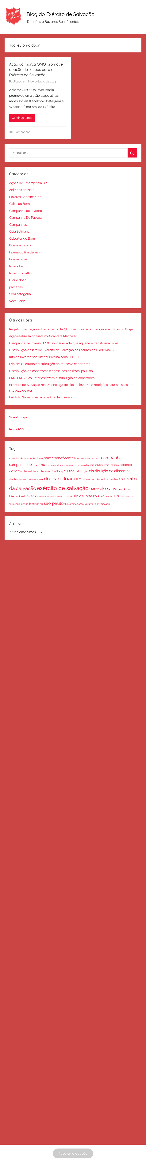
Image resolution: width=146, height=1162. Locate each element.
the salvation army (74, 504)
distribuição (81, 471)
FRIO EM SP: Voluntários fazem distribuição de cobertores (51, 378)
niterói (60, 497)
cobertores (44, 471)
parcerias (16, 287)
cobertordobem (29, 471)
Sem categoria (20, 294)
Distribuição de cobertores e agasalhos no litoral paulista (51, 371)
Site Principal (19, 417)
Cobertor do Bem (22, 238)
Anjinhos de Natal (22, 190)
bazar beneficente (59, 458)
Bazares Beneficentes (25, 197)
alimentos (14, 458)
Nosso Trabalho (20, 273)
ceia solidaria (97, 465)
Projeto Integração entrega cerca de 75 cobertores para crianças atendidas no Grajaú (72, 329)
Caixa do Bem (19, 204)
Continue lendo (22, 118)
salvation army (17, 504)
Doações (71, 478)
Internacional (19, 259)
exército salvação (107, 488)
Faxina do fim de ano (24, 252)
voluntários (91, 504)
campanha (111, 457)
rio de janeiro (85, 496)
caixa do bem (91, 458)
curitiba (69, 471)
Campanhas (22, 132)
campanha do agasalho (77, 465)
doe (85, 479)
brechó (78, 458)
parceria (68, 496)
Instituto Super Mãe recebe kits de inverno (40, 397)
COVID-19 (57, 471)
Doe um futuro (20, 245)
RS (132, 496)
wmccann (104, 504)
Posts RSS (16, 429)
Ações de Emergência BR (28, 183)
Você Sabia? (18, 301)
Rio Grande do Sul (109, 496)
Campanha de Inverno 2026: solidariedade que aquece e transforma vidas (63, 343)
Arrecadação (28, 458)
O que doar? (18, 280)
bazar (40, 458)
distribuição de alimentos (109, 471)
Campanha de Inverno (25, 211)
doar (40, 479)
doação (52, 478)
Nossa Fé (16, 266)
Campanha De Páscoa (25, 217)
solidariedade (34, 503)
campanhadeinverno (55, 465)
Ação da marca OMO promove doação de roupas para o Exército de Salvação (36, 69)
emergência (95, 479)
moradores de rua (47, 497)
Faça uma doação (73, 1153)
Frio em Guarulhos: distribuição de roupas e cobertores (49, 364)
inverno (32, 496)
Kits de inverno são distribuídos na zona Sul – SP (44, 357)
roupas (126, 496)
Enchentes (111, 479)
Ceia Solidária (19, 231)
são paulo (54, 503)
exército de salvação (63, 488)
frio (128, 489)
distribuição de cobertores (23, 479)
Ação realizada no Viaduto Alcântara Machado (43, 336)
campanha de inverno (27, 464)
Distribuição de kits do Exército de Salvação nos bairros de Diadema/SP (62, 350)
